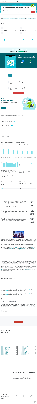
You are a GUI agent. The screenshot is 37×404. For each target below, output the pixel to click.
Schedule (2, 18)
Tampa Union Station (14, 247)
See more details (3, 137)
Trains (11, 1)
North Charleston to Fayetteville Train (23, 354)
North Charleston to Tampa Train (4, 351)
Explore (22, 1)
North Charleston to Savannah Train (5, 349)
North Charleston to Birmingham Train (23, 351)
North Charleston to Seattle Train (23, 350)
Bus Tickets (17, 395)
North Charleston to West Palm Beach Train (24, 353)
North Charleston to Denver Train (4, 354)
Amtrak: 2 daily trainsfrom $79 (5, 136)
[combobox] (5, 12)
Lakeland (22, 248)
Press (23, 397)
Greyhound (6, 290)
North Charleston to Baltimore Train (23, 352)
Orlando (20, 248)
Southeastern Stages (22, 268)
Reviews (12, 18)
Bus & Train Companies (16, 1)
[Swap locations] (9, 12)
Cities (30, 18)
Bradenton (25, 248)
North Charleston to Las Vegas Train (5, 346)
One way (4, 10)
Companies (31, 396)
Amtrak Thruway (11, 248)
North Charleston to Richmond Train (23, 347)
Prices (16, 18)
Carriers (21, 18)
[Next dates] (29, 75)
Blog (24, 1)
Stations (34, 18)
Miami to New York (3, 288)
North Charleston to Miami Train (22, 348)
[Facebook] (2, 398)
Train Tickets (17, 396)
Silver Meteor (29, 269)
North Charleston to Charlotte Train (23, 349)
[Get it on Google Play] (30, 61)
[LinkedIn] (3, 398)
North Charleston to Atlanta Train (4, 348)
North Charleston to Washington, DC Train (5, 347)
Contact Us (31, 395)
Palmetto (25, 269)
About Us (24, 395)
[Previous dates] (7, 75)
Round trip (8, 10)
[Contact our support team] (35, 402)
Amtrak (14, 121)
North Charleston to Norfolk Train (4, 350)
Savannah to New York (18, 306)
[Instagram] (1, 398)
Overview (7, 18)
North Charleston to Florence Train (4, 353)
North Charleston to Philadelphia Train (23, 346)
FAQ (25, 18)
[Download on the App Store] (23, 61)
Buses (7, 1)
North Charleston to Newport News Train (5, 352)
